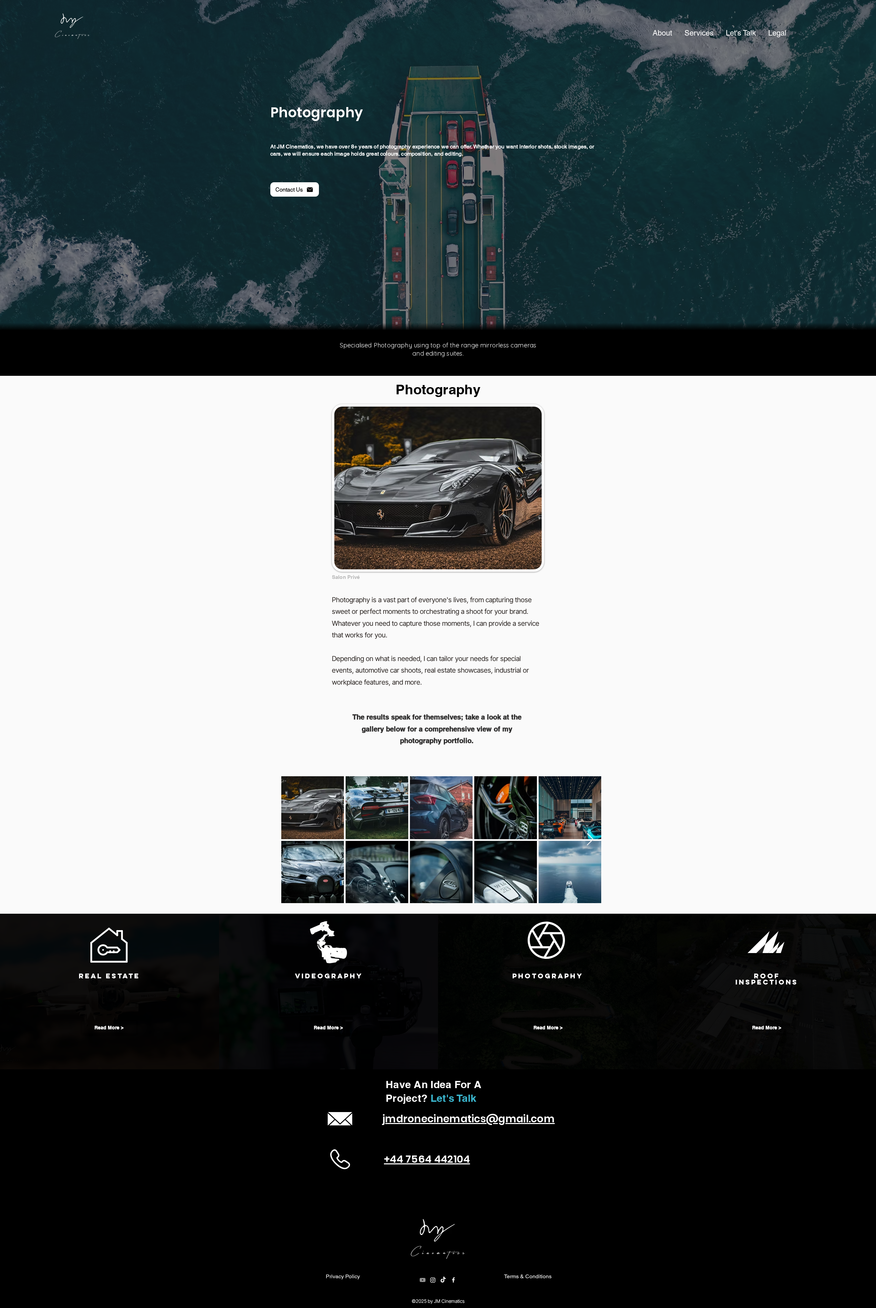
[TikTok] (443, 1280)
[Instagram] (432, 1280)
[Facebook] (453, 1280)
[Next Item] (590, 839)
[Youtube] (422, 1280)
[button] (698, 33)
